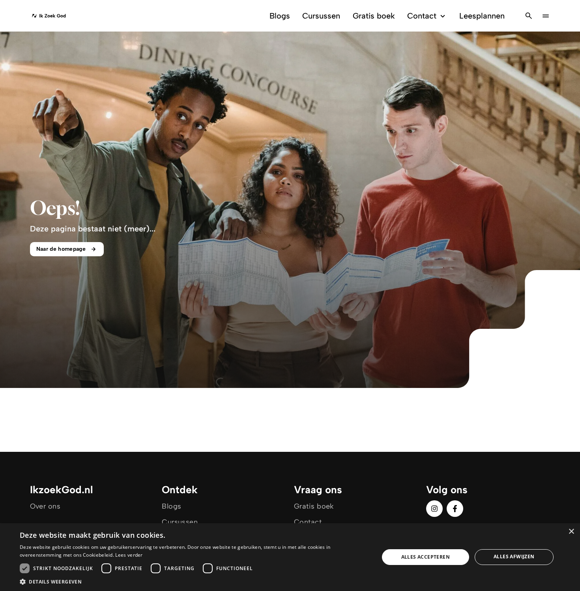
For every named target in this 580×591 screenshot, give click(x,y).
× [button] (571, 532)
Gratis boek (374, 16)
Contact (421, 16)
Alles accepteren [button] (425, 557)
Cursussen (321, 16)
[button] (194, 581)
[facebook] (455, 508)
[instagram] (434, 508)
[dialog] (290, 557)
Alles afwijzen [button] (514, 556)
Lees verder (128, 555)
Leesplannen (482, 16)
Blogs (279, 16)
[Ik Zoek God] (48, 16)
